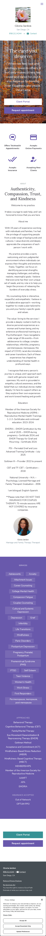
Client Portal (23, 101)
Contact (33, 33)
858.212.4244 (15, 33)
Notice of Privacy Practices (12, 881)
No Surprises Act (9, 885)
